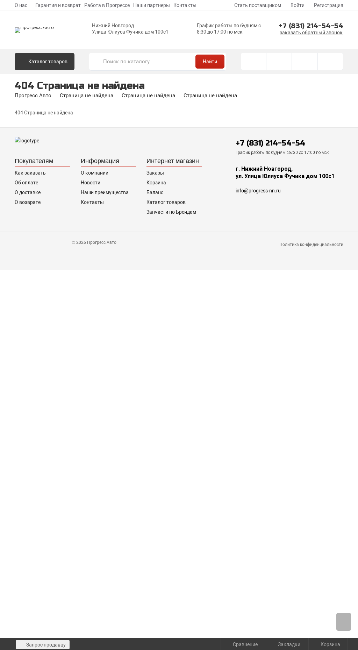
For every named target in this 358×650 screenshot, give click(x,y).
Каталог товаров (166, 202)
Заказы (155, 173)
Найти (210, 61)
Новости (90, 182)
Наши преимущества (105, 192)
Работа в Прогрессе (107, 5)
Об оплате (26, 182)
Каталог (47, 61)
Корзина (156, 182)
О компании (94, 173)
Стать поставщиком (257, 5)
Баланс (154, 192)
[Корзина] (330, 61)
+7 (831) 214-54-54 (311, 26)
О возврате (28, 202)
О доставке (28, 192)
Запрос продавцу (45, 645)
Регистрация (328, 5)
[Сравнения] (279, 61)
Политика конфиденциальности (311, 244)
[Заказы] (253, 61)
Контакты (184, 5)
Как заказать (30, 173)
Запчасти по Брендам (171, 212)
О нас (21, 5)
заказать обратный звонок (311, 32)
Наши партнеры (151, 5)
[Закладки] (304, 61)
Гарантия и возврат (58, 5)
